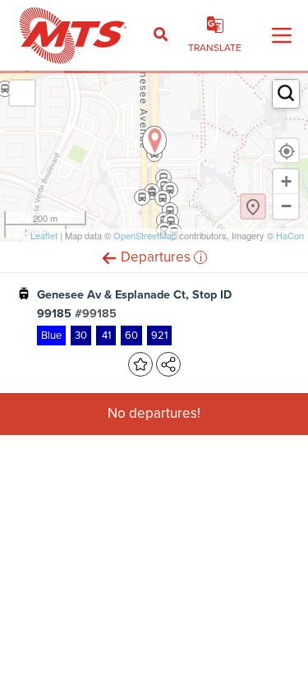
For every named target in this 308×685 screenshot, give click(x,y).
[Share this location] (168, 364)
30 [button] (81, 335)
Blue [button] (51, 335)
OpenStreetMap (145, 235)
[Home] (73, 35)
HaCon (290, 235)
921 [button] (159, 335)
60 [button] (131, 335)
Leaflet (43, 235)
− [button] (286, 206)
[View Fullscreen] (22, 93)
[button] (109, 257)
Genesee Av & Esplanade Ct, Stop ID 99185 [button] (134, 303)
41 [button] (106, 335)
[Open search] (161, 35)
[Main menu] (281, 35)
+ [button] (286, 181)
